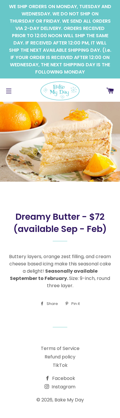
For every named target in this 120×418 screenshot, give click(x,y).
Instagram (62, 386)
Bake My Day (69, 399)
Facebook (63, 378)
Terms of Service (60, 348)
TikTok (60, 365)
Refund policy (60, 356)
